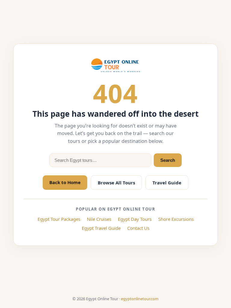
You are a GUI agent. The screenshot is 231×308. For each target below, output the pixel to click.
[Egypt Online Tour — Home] (115, 65)
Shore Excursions (176, 219)
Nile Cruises (99, 219)
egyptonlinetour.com (140, 298)
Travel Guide (166, 183)
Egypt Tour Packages (59, 219)
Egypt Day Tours (135, 219)
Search (167, 160)
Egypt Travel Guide (101, 228)
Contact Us (138, 228)
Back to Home (65, 182)
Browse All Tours (116, 183)
